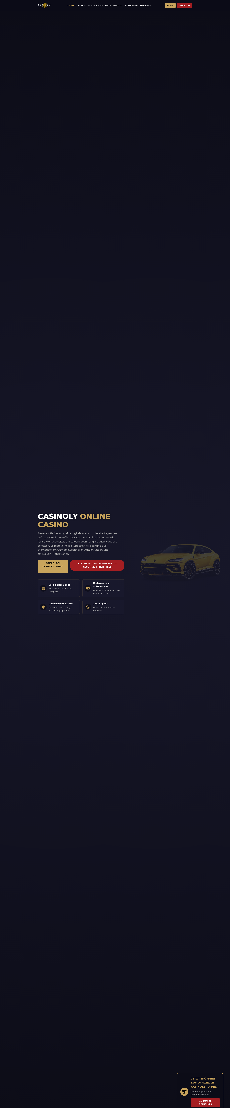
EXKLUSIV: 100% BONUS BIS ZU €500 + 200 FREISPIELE (97, 565)
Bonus (82, 5)
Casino (71, 5)
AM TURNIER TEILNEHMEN (205, 1102)
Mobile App (131, 5)
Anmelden (184, 5)
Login (170, 5)
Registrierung (113, 5)
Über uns (145, 5)
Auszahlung (95, 5)
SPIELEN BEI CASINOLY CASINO (52, 565)
